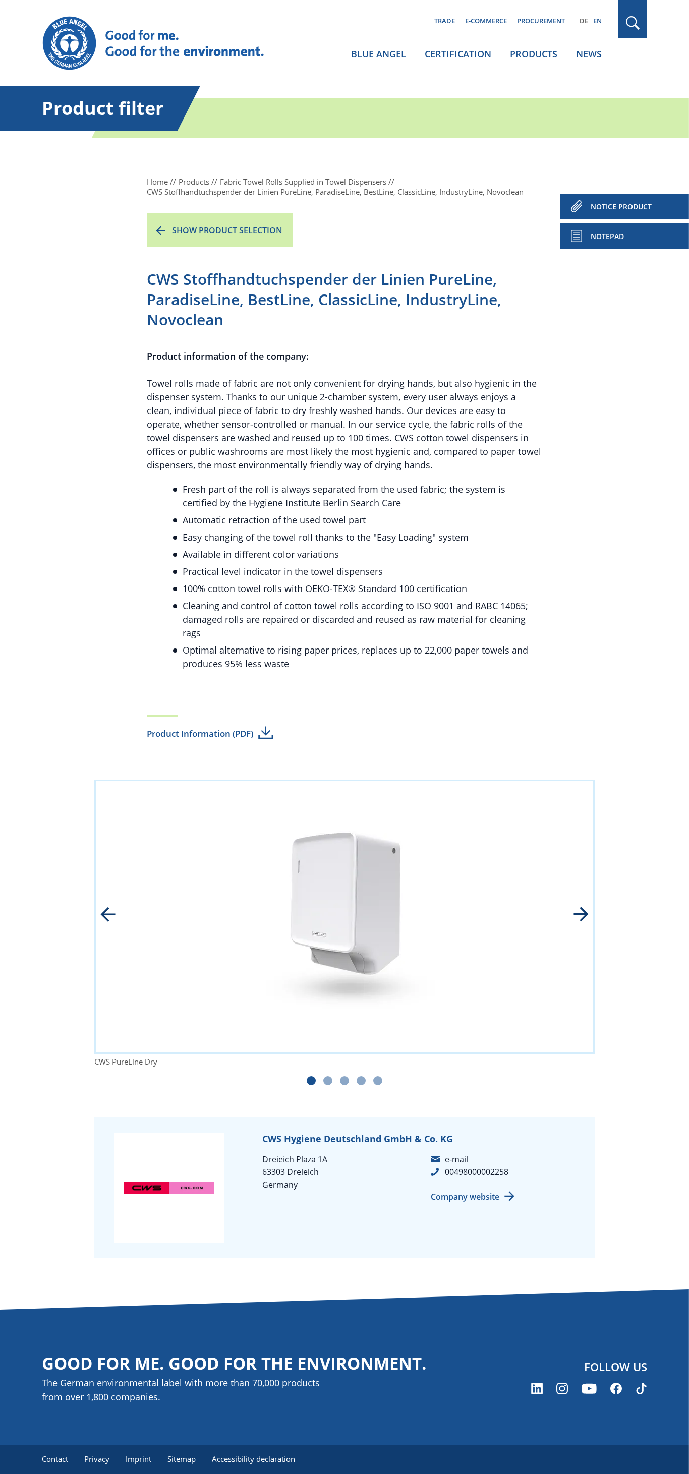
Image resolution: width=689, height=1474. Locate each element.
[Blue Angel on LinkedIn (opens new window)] (537, 1388)
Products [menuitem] (533, 54)
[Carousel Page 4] (361, 1080)
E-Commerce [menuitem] (486, 20)
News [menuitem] (589, 54)
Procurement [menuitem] (541, 20)
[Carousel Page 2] (327, 1080)
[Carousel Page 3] (344, 1080)
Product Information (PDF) (200, 733)
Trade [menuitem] (444, 20)
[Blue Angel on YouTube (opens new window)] (589, 1388)
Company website (465, 1196)
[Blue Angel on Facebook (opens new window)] (616, 1388)
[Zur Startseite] (163, 43)
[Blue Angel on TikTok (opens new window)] (641, 1388)
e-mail (456, 1159)
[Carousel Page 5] (377, 1080)
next (574, 915)
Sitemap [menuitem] (181, 1459)
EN (597, 20)
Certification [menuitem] (458, 54)
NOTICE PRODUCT (621, 206)
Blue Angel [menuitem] (378, 54)
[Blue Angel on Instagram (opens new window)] (562, 1388)
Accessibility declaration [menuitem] (253, 1459)
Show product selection (227, 230)
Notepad (607, 236)
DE (584, 20)
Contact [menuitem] (55, 1459)
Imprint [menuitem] (138, 1459)
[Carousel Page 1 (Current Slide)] (311, 1080)
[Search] (633, 23)
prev (115, 915)
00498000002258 (476, 1171)
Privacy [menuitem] (96, 1459)
